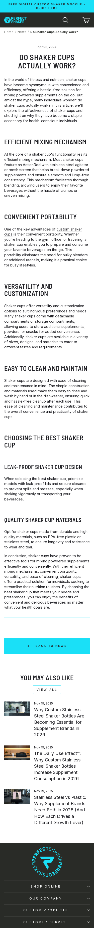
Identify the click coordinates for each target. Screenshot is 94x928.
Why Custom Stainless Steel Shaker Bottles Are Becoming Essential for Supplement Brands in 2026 (59, 722)
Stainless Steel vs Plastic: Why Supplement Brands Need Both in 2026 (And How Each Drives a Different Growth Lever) (60, 810)
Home (9, 32)
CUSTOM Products (45, 910)
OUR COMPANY (45, 898)
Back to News (50, 646)
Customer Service (45, 922)
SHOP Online (46, 886)
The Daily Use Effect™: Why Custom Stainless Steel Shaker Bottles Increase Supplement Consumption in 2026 (57, 766)
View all (47, 690)
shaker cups (76, 79)
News (22, 32)
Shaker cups (14, 306)
